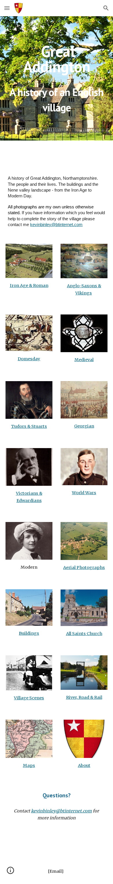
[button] (7, 8)
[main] (56, 59)
